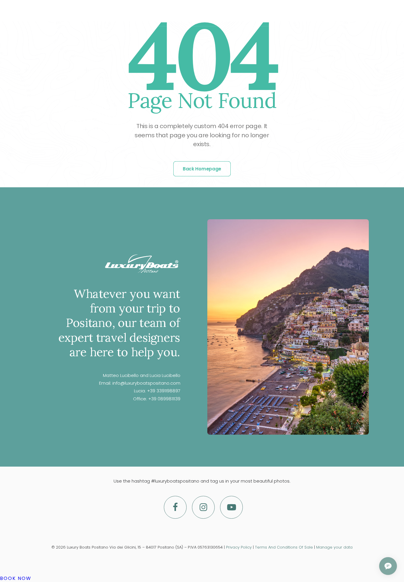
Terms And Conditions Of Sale (284, 547)
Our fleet (185, 13)
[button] (353, 13)
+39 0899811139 (164, 399)
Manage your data (334, 547)
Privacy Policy (239, 547)
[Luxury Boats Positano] (54, 13)
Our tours (151, 13)
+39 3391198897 (163, 391)
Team (212, 13)
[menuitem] (151, 13)
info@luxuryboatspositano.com (146, 383)
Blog (234, 13)
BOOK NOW (15, 578)
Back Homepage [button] (202, 169)
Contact (261, 13)
